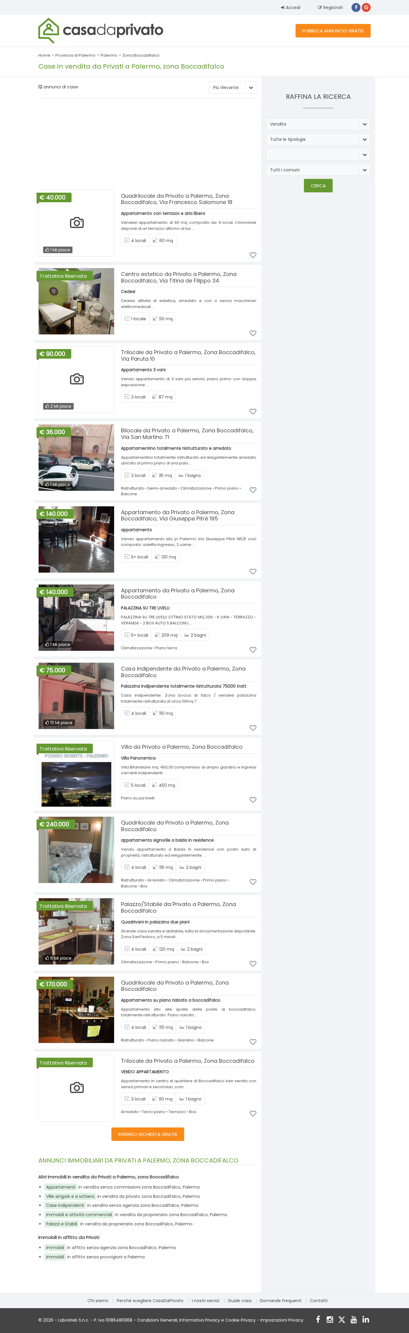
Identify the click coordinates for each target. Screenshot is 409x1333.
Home (44, 55)
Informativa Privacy (199, 1320)
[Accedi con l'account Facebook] (356, 7)
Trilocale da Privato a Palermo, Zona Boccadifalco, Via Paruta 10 (188, 355)
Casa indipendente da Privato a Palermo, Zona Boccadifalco (183, 672)
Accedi (292, 7)
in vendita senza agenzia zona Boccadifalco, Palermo (122, 1205)
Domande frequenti (281, 1301)
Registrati (332, 7)
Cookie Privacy (240, 1320)
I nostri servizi (205, 1301)
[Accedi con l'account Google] (366, 7)
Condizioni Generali (157, 1320)
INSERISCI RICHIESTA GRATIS (147, 1134)
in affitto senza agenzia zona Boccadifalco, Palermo (111, 1248)
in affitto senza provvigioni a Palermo (95, 1257)
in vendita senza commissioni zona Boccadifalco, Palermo (123, 1187)
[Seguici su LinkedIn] (366, 1320)
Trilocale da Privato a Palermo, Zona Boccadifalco (188, 1061)
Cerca (318, 185)
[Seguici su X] (342, 1320)
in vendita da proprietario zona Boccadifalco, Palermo (136, 1215)
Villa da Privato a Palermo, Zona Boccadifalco (182, 747)
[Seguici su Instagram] (330, 1320)
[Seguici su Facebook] (318, 1320)
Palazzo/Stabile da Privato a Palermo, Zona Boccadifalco (178, 907)
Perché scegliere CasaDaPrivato (150, 1301)
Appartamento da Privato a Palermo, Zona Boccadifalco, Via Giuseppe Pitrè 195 (177, 515)
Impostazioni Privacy (281, 1320)
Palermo (109, 55)
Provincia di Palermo (75, 55)
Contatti (319, 1301)
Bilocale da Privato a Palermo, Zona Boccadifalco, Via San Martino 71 (187, 434)
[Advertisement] (147, 145)
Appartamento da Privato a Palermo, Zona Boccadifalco (177, 594)
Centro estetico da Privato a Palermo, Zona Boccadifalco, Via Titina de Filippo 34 (179, 277)
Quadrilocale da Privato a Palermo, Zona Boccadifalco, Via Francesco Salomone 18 (176, 199)
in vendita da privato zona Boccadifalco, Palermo (123, 1196)
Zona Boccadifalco (141, 55)
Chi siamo (97, 1301)
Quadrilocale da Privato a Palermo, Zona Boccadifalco (175, 826)
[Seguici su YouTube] (354, 1320)
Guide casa (240, 1301)
